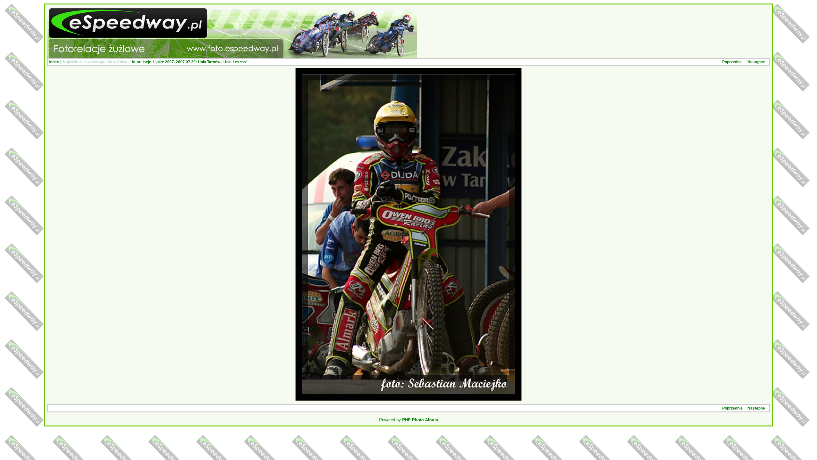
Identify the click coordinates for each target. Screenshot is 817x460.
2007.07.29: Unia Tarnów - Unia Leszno (211, 62)
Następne (756, 62)
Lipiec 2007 (163, 62)
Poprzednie (732, 62)
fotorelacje (141, 62)
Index (54, 62)
